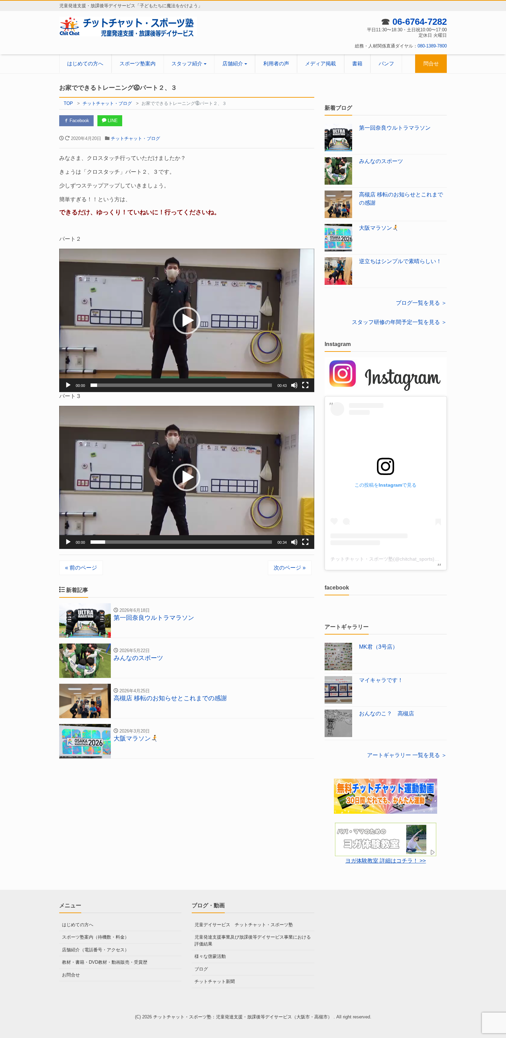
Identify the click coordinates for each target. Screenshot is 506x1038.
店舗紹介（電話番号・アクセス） (95, 949)
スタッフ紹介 (186, 63)
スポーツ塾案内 (137, 63)
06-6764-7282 (419, 22)
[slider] (181, 385)
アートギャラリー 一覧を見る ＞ (407, 755)
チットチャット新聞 (214, 981)
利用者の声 (276, 63)
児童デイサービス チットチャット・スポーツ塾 (243, 924)
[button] (186, 320)
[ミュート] (294, 385)
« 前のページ (81, 568)
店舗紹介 (232, 63)
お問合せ (71, 974)
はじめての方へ (85, 63)
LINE (112, 120)
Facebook (78, 120)
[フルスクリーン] (305, 385)
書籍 (357, 63)
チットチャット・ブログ (135, 138)
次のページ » (290, 568)
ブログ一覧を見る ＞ (421, 303)
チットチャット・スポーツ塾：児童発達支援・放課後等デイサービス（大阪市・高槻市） (243, 1016)
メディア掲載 (320, 63)
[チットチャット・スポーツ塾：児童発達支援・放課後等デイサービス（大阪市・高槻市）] (128, 26)
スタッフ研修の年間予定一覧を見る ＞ (399, 322)
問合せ (431, 63)
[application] (186, 320)
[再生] (68, 385)
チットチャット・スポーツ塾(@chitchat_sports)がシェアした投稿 (401, 559)
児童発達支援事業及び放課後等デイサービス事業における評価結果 (252, 940)
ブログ (201, 969)
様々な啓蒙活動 (210, 956)
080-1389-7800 (432, 45)
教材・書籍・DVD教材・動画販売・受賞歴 (104, 962)
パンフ (386, 63)
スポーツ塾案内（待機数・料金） (95, 937)
